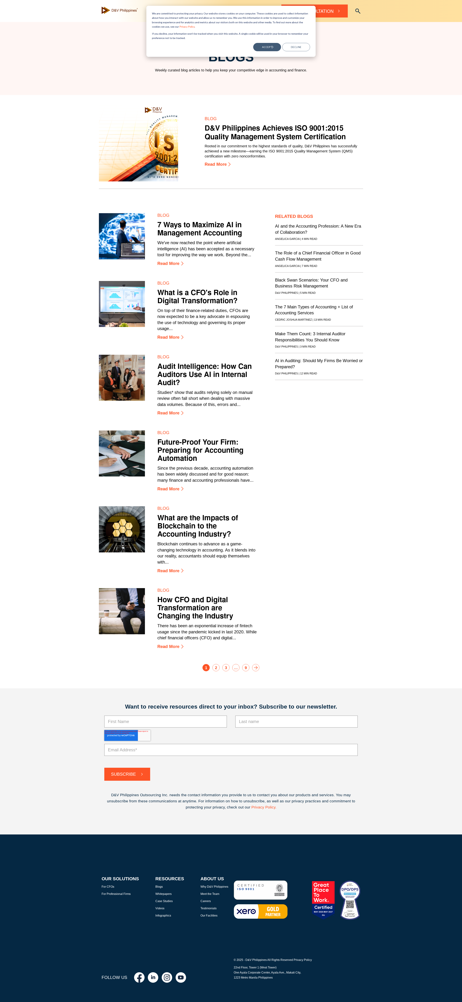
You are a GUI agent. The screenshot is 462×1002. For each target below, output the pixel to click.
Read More (216, 164)
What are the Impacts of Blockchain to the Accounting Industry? (197, 525)
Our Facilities (209, 915)
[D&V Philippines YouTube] (181, 977)
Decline (296, 47)
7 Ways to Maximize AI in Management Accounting (199, 228)
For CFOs (108, 886)
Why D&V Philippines (214, 886)
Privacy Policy (187, 26)
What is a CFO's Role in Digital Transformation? (197, 296)
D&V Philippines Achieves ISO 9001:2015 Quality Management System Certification (275, 131)
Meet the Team (210, 893)
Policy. (270, 807)
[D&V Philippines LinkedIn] (153, 977)
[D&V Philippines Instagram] (167, 977)
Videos (159, 908)
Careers (206, 901)
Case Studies (164, 901)
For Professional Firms (116, 893)
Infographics (163, 915)
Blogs (159, 886)
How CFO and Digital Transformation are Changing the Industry (195, 607)
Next (255, 667)
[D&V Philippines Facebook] (139, 977)
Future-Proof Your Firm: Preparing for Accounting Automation (200, 450)
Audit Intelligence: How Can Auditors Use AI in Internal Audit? (204, 374)
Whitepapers (163, 893)
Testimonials (209, 908)
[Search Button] (357, 11)
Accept (267, 47)
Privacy (258, 807)
